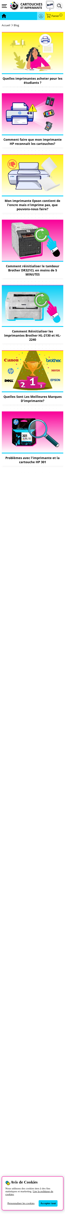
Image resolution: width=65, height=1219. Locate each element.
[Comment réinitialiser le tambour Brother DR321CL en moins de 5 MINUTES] (32, 240)
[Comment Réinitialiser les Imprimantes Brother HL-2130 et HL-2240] (32, 305)
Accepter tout (48, 1203)
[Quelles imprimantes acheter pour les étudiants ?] (32, 52)
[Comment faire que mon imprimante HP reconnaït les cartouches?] (32, 113)
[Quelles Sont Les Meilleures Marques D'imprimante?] (32, 370)
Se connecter (41, 16)
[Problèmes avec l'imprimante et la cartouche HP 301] (32, 431)
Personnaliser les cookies (20, 1203)
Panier (56, 16)
